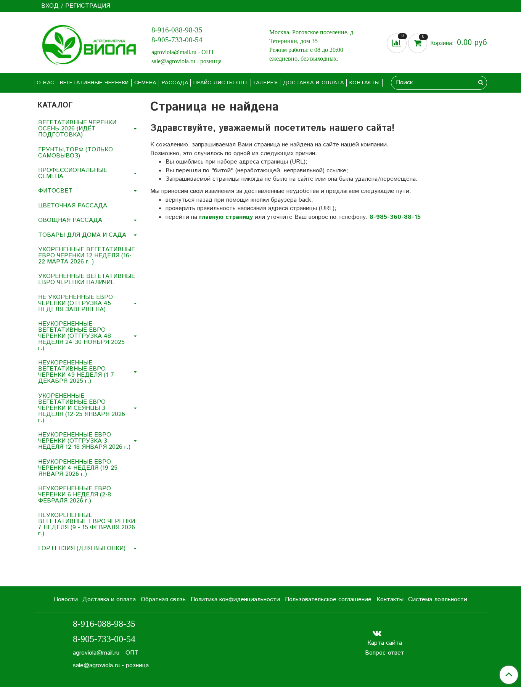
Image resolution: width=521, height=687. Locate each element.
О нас (46, 83)
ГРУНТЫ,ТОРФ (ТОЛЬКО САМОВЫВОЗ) (75, 152)
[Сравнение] (397, 43)
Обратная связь (163, 599)
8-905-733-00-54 (177, 40)
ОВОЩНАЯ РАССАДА (70, 220)
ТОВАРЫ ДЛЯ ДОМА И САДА (82, 235)
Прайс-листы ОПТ (220, 83)
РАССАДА (175, 83)
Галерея (266, 83)
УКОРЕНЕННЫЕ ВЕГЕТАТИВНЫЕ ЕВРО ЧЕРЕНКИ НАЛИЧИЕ (86, 279)
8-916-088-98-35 (177, 30)
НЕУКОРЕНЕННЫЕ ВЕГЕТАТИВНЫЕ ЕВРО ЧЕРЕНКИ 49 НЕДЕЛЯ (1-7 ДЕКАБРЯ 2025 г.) (76, 371)
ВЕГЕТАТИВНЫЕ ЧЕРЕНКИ (94, 83)
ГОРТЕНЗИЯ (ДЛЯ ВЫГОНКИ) (81, 548)
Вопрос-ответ (384, 652)
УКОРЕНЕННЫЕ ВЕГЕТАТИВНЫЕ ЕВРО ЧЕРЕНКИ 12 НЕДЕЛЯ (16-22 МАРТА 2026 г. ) (86, 255)
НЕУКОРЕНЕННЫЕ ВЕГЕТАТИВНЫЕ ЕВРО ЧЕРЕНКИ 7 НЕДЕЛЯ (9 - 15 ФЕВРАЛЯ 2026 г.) (86, 524)
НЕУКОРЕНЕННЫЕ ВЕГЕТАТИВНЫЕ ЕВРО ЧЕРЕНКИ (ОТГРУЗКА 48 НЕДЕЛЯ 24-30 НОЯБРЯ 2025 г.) (81, 336)
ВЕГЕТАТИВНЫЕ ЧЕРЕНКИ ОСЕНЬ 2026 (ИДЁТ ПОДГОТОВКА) (77, 128)
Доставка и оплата (313, 83)
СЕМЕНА (145, 83)
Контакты (364, 83)
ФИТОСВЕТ (55, 190)
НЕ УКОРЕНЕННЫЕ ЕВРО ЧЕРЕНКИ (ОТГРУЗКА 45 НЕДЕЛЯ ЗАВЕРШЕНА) (75, 303)
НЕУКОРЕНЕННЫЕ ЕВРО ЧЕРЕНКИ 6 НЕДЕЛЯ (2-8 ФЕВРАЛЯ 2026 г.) (74, 494)
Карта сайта (384, 643)
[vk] (377, 633)
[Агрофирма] (86, 44)
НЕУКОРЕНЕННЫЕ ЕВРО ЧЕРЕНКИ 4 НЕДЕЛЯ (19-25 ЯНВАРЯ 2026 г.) (77, 467)
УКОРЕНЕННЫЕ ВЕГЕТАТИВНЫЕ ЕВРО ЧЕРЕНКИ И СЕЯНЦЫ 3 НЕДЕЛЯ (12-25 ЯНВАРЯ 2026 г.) (81, 408)
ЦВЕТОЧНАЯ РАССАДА (72, 205)
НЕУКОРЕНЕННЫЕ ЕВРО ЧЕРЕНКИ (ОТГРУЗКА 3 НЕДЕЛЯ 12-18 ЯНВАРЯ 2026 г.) (84, 440)
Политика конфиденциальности (235, 599)
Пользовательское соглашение (328, 599)
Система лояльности (437, 599)
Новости (66, 599)
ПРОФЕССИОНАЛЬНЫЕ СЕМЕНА (72, 173)
